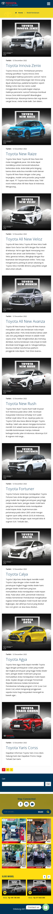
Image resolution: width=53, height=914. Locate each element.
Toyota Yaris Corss (22, 747)
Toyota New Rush (21, 403)
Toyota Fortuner (20, 488)
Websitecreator (32, 909)
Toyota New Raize (21, 153)
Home (20, 13)
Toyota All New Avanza (25, 321)
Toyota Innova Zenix (23, 65)
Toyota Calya (17, 574)
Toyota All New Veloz (24, 239)
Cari (3, 778)
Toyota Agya (16, 659)
